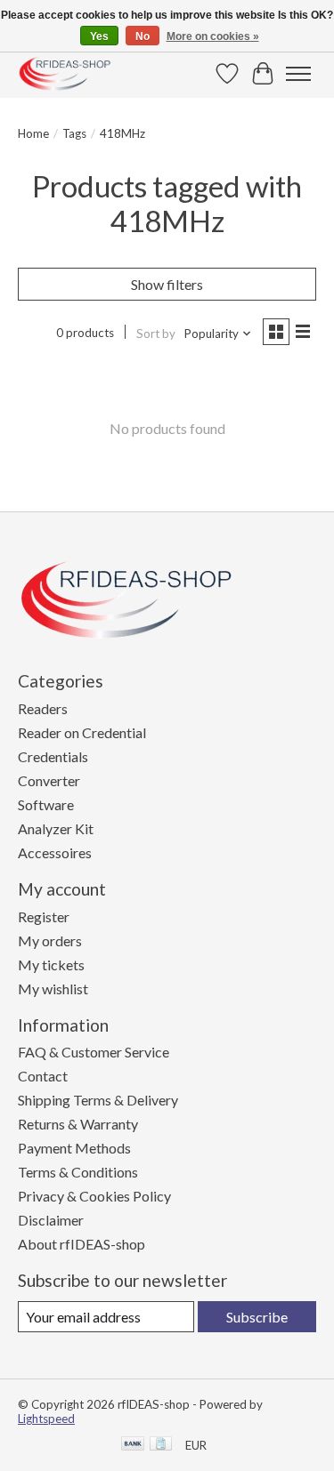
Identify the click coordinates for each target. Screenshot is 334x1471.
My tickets (51, 964)
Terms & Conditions (78, 1171)
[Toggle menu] (298, 74)
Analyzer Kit (56, 828)
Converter (49, 780)
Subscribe (257, 1316)
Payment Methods (74, 1147)
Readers (43, 708)
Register (43, 916)
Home (33, 133)
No (142, 36)
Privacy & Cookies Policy (94, 1195)
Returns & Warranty (78, 1123)
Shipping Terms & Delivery (98, 1099)
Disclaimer (51, 1219)
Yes (99, 36)
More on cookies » (213, 36)
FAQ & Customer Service (93, 1051)
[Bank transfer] (132, 1444)
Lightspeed (46, 1418)
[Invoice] (161, 1444)
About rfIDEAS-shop (81, 1243)
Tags (74, 133)
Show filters (167, 284)
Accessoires (55, 852)
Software (46, 804)
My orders (50, 940)
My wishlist (53, 988)
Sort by (155, 333)
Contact (43, 1075)
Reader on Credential (82, 732)
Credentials (53, 756)
